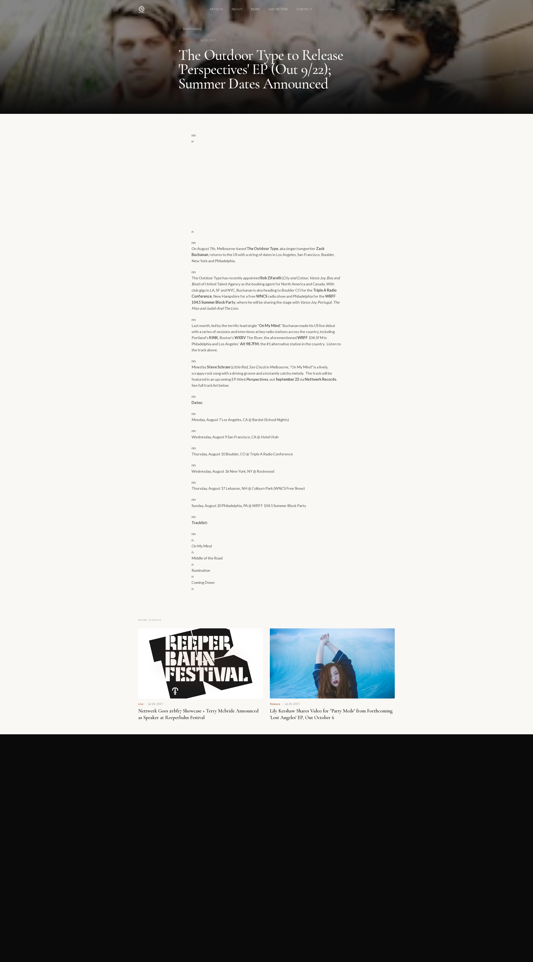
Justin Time (278, 9)
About (237, 9)
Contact (304, 9)
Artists (216, 9)
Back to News (192, 28)
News (255, 9)
